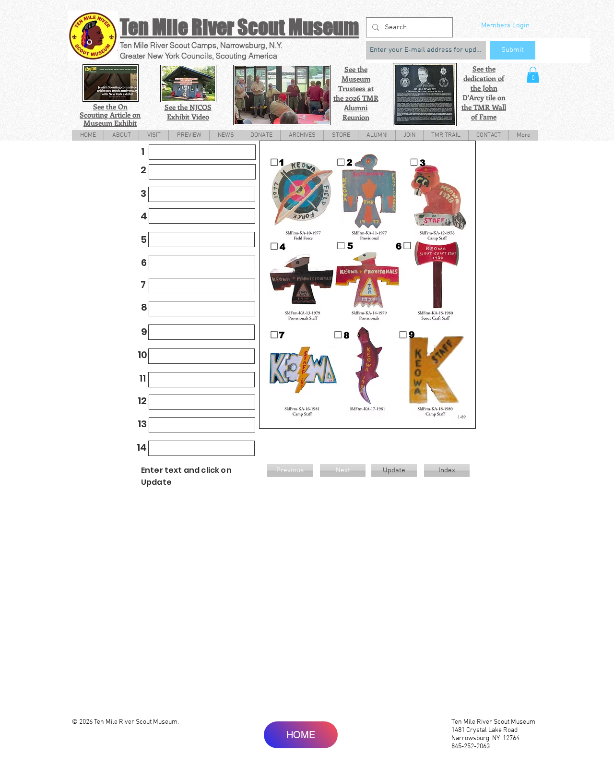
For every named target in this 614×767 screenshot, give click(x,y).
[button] (533, 75)
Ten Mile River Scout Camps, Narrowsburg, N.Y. (201, 45)
